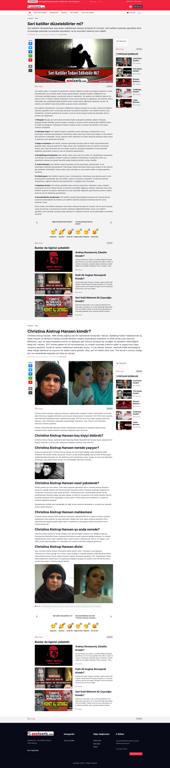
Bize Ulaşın (137, 1)
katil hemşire (96, 606)
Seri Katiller (74, 13)
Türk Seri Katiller (88, 13)
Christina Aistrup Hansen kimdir (52, 606)
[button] (99, 1)
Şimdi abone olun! (136, 754)
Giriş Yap (139, 6)
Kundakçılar (54, 13)
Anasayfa (30, 18)
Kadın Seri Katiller (40, 13)
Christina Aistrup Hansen (72, 606)
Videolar (132, 13)
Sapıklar (64, 13)
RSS (96, 747)
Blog (36, 18)
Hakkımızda (129, 1)
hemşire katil (86, 606)
